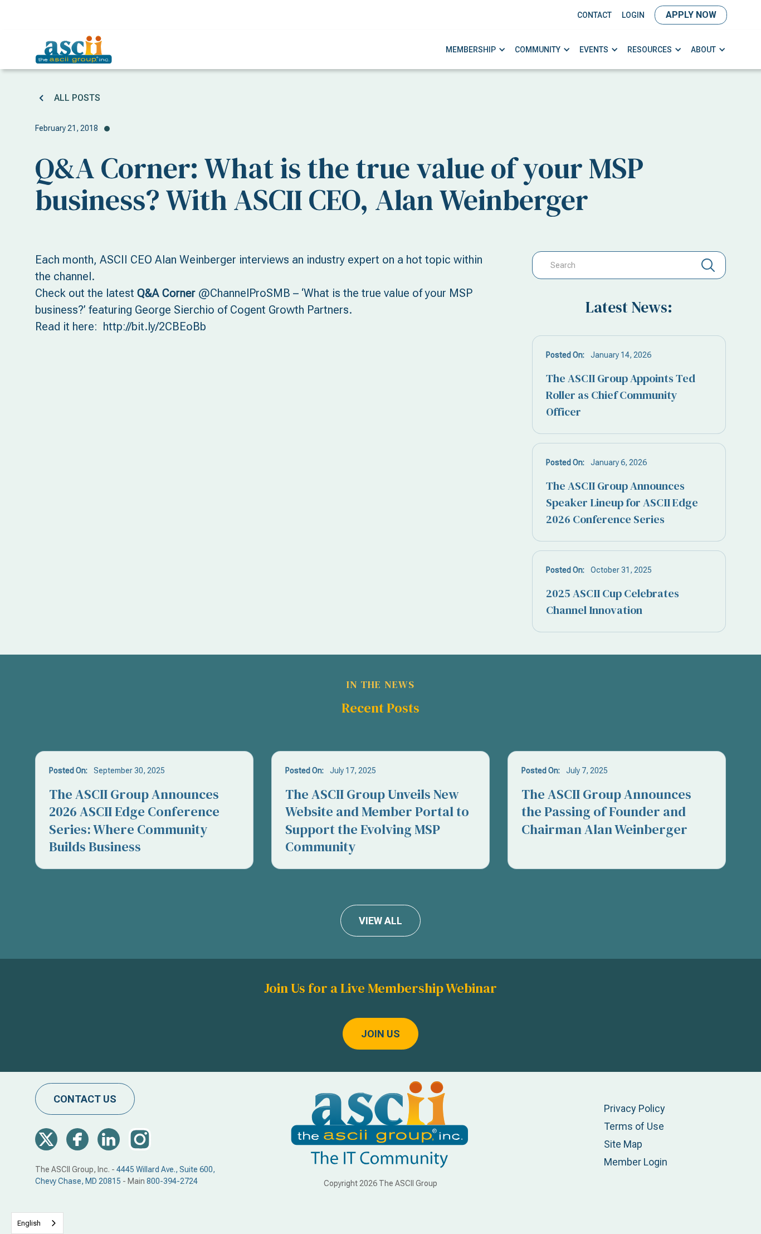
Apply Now (691, 14)
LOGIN (633, 15)
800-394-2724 (172, 1181)
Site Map (623, 1144)
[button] (476, 50)
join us (380, 1034)
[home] (74, 50)
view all (380, 920)
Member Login (635, 1162)
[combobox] (37, 1223)
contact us (84, 1099)
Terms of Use (634, 1126)
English (29, 1223)
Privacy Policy (634, 1108)
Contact (594, 15)
